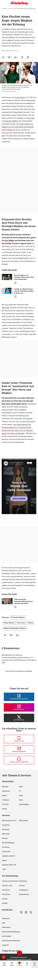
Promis (9, 8)
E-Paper (4, 899)
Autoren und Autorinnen (10, 881)
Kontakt (4, 903)
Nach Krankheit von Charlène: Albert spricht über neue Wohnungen (24, 277)
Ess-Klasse (6, 847)
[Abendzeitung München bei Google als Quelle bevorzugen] (28, 57)
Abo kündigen (6, 936)
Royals (14, 8)
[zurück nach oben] (19, 953)
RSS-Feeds (5, 834)
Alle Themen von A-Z (9, 820)
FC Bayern (5, 800)
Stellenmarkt (23, 820)
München (5, 786)
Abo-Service (6, 894)
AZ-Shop (22, 885)
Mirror (4, 308)
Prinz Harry (30, 118)
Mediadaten (23, 881)
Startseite (4, 8)
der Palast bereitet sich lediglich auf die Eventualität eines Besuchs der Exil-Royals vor (18, 127)
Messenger (6, 829)
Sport (21, 786)
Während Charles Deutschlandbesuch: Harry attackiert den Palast (23, 601)
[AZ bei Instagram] (26, 912)
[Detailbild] (34, 64)
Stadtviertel (6, 791)
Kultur (21, 795)
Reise (21, 800)
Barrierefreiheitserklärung (11, 932)
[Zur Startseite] (19, 5)
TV (20, 791)
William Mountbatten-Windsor (14, 628)
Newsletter (6, 825)
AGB (3, 923)
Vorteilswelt (6, 851)
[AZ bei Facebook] (21, 912)
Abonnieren (6, 890)
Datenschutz (6, 927)
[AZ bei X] (31, 912)
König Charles (19, 97)
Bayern (4, 795)
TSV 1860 (5, 804)
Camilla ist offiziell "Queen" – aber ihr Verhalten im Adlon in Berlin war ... (24, 291)
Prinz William (9, 241)
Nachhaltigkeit (24, 804)
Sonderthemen (24, 894)
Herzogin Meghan (11, 121)
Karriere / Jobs (7, 885)
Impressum (6, 918)
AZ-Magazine (23, 890)
